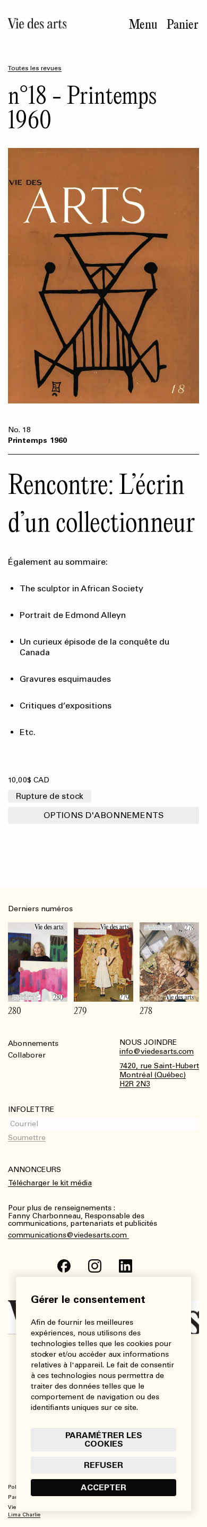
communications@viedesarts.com (68, 1235)
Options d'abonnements (104, 815)
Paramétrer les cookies (103, 1439)
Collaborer (27, 1055)
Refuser (103, 1465)
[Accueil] (37, 23)
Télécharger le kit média (50, 1182)
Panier (183, 24)
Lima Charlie (24, 1515)
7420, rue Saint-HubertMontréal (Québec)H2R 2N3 (159, 1075)
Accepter (103, 1487)
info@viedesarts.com (156, 1051)
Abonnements (33, 1043)
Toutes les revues (35, 68)
